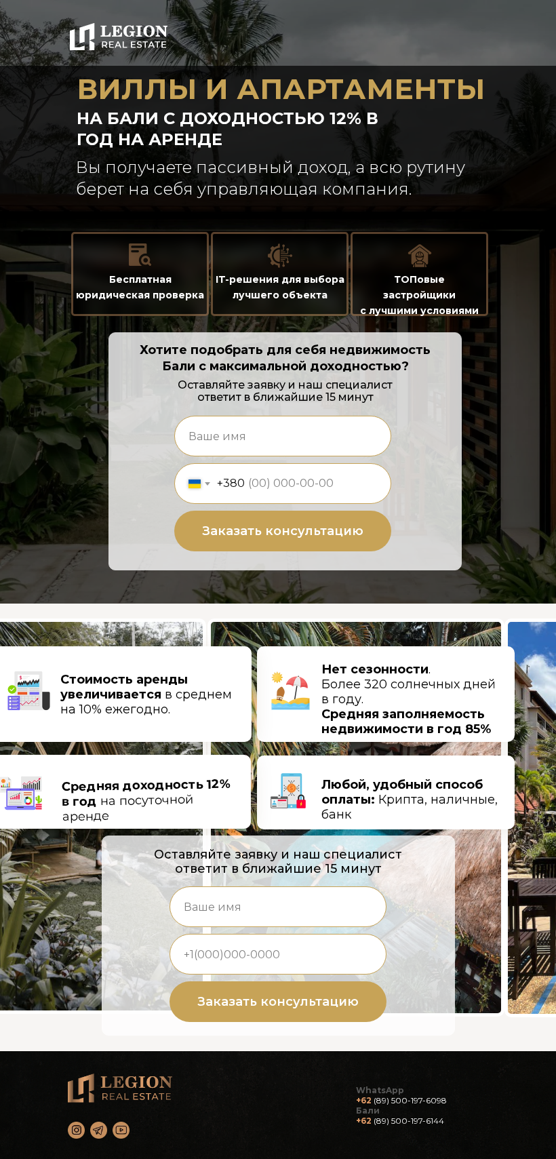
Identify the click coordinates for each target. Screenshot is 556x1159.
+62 (364, 1100)
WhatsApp (380, 1090)
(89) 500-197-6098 (410, 1100)
